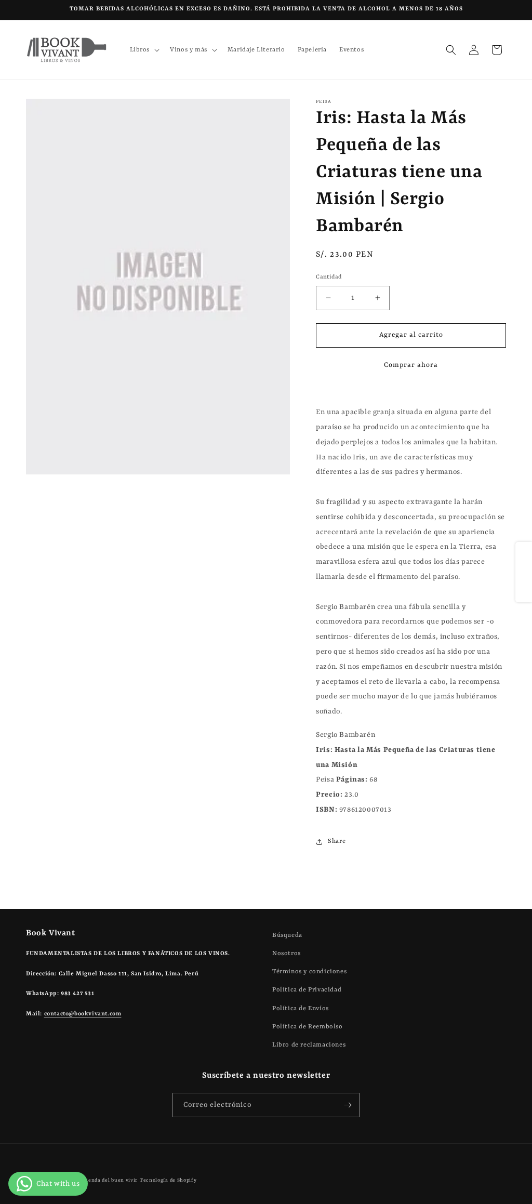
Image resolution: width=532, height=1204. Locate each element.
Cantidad (328, 277)
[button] (144, 50)
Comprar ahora (411, 365)
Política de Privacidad (306, 990)
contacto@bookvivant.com (83, 1014)
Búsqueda (287, 935)
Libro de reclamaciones (308, 1045)
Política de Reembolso (307, 1026)
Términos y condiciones (309, 971)
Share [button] (336, 841)
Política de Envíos (300, 1008)
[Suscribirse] (347, 1105)
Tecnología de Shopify (168, 1180)
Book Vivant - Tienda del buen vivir (92, 1180)
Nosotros (286, 953)
